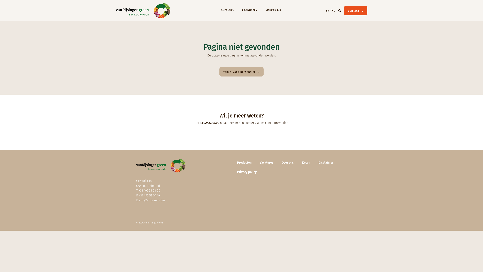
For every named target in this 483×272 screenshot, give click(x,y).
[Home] (143, 10)
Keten (306, 162)
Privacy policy (247, 172)
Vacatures (266, 162)
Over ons (227, 10)
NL (333, 10)
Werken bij (273, 10)
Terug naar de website (239, 72)
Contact (353, 11)
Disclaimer (325, 162)
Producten (249, 10)
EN (328, 10)
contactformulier (276, 123)
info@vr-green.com (152, 200)
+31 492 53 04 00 (149, 190)
